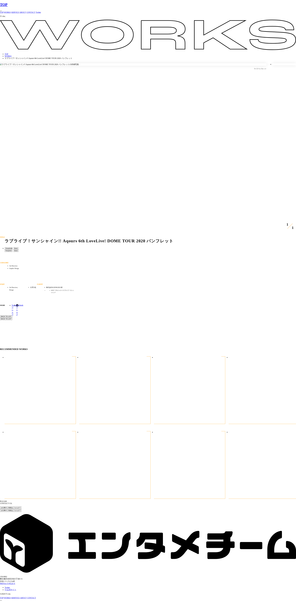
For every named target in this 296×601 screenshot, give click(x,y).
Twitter (38, 12)
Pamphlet (9, 248)
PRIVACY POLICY (7, 584)
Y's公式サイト (10, 590)
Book (16, 248)
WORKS (7, 12)
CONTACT (30, 12)
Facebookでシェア (17, 305)
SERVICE (15, 12)
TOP (4, 4)
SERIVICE (15, 598)
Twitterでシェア (13, 305)
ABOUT (22, 12)
